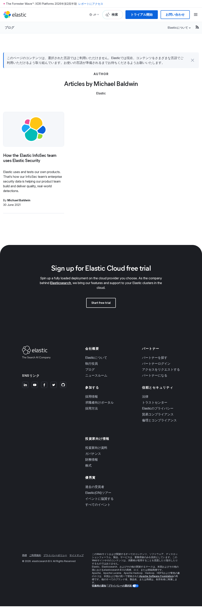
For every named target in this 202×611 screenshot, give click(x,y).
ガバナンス (93, 454)
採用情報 (91, 396)
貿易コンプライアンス (158, 414)
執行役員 (91, 363)
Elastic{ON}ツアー (98, 493)
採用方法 (91, 408)
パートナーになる (154, 375)
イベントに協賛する (99, 499)
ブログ (9, 27)
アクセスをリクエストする (161, 369)
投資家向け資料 (96, 448)
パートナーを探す (154, 358)
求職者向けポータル (99, 402)
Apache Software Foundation (156, 576)
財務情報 (91, 459)
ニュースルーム (96, 375)
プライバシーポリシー (55, 555)
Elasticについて (96, 358)
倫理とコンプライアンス (159, 420)
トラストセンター (154, 402)
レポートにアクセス (90, 3)
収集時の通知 (99, 585)
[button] (192, 60)
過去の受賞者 (94, 487)
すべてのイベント (97, 504)
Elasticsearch (60, 283)
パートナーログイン (156, 363)
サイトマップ (76, 555)
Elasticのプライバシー (157, 408)
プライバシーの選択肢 (120, 585)
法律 (145, 396)
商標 (24, 555)
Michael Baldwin (18, 200)
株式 (88, 465)
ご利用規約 (35, 555)
